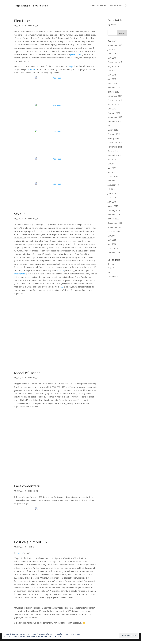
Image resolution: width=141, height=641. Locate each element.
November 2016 (115, 45)
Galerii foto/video (97, 6)
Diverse (111, 264)
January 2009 (113, 218)
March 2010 (113, 206)
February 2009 (114, 214)
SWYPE (19, 213)
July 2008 (112, 235)
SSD (61, 286)
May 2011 (112, 168)
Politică (31, 546)
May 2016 (112, 58)
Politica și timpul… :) (30, 542)
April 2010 (112, 201)
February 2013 (114, 113)
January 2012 (113, 138)
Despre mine (115, 6)
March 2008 (113, 248)
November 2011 (115, 146)
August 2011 (113, 159)
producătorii (19, 273)
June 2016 (112, 53)
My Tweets (112, 24)
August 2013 (113, 104)
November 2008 (115, 227)
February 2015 (114, 87)
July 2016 (112, 49)
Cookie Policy (57, 636)
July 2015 (112, 70)
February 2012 (114, 134)
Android (60, 270)
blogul (70, 66)
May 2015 (112, 74)
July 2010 (112, 189)
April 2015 (112, 79)
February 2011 (114, 180)
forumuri (31, 69)
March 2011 (113, 176)
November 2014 (115, 96)
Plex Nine (22, 20)
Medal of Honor (27, 372)
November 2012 (115, 117)
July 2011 (112, 163)
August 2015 (113, 66)
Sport (110, 272)
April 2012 (112, 125)
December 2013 (115, 100)
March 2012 (113, 130)
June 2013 (112, 108)
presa (20, 553)
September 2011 (115, 155)
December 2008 (115, 223)
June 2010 (112, 193)
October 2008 (114, 231)
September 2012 (115, 121)
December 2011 (115, 142)
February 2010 (114, 210)
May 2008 (112, 240)
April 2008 (112, 244)
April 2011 (112, 172)
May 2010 (112, 197)
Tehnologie (33, 25)
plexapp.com (76, 54)
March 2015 (113, 83)
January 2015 (113, 91)
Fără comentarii (27, 486)
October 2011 (114, 151)
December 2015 (115, 62)
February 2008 (114, 252)
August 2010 (113, 185)
